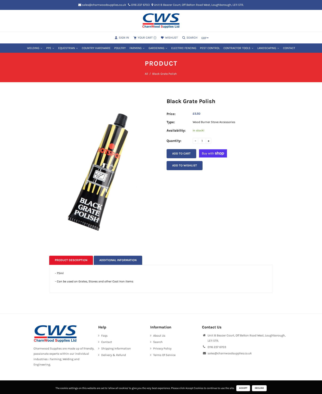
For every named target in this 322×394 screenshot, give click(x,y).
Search (158, 342)
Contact (106, 342)
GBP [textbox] (204, 38)
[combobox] (205, 37)
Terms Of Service (164, 355)
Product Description (71, 260)
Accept (243, 388)
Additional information (118, 260)
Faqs (104, 335)
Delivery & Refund (113, 355)
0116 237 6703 (140, 5)
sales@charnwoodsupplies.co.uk (103, 5)
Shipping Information (116, 348)
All (146, 73)
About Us (159, 335)
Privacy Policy (162, 348)
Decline (259, 388)
